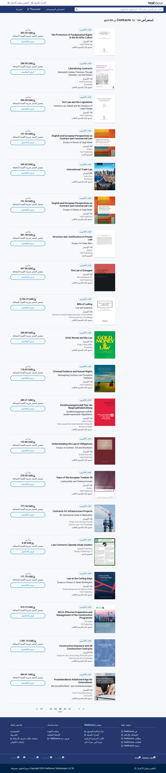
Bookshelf (35, 9)
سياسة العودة (53, 731)
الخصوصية (14, 731)
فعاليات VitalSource (132, 742)
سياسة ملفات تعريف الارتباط (25, 738)
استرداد (19, 9)
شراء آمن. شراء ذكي (93, 742)
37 (60, 709)
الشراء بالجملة (39, 3)
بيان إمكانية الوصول (95, 731)
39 (51, 709)
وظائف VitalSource (132, 738)
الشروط (14, 735)
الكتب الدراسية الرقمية (94, 738)
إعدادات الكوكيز (17, 742)
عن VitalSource (130, 731)
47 (41, 709)
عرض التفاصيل (27, 41)
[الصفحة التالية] (37, 709)
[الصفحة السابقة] (83, 709)
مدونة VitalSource (131, 745)
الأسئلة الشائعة (53, 735)
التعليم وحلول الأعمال (19, 3)
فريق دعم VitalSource (59, 738)
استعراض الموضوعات (55, 9)
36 (65, 709)
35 (69, 709)
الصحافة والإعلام (130, 735)
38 (55, 709)
